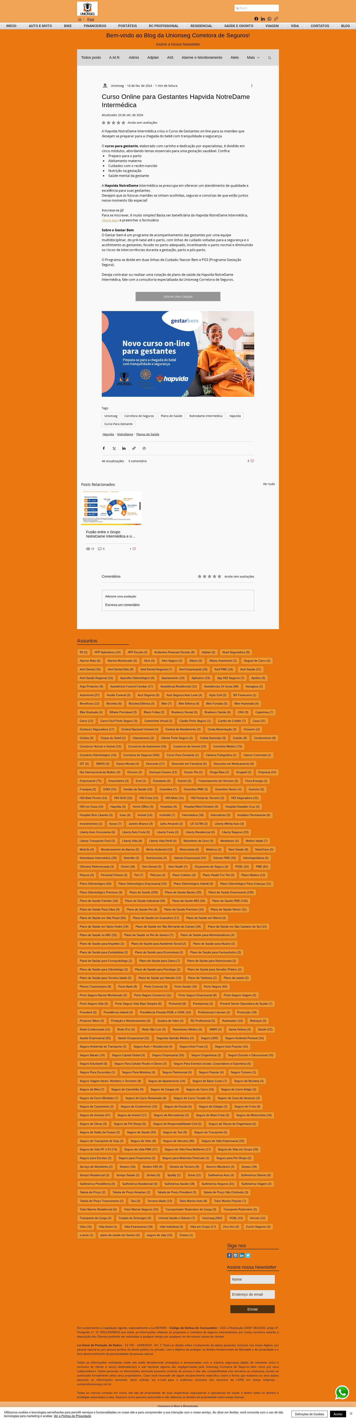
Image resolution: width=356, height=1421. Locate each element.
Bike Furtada (218, 703)
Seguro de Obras (94, 1123)
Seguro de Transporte (212, 1132)
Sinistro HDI (154, 1166)
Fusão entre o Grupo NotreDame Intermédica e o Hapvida (109, 534)
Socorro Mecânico (221, 1166)
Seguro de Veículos (180, 1141)
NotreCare (265, 849)
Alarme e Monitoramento (202, 57)
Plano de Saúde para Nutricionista (213, 960)
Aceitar (338, 1414)
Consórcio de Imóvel (191, 746)
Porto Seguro (217, 986)
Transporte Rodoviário (241, 1209)
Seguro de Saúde (143, 1132)
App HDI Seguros (232, 678)
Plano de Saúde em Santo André (105, 926)
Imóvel (146, 815)
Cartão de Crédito (233, 720)
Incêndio (168, 815)
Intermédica (194, 815)
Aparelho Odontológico (138, 678)
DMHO (104, 763)
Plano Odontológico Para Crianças (247, 883)
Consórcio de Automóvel (148, 746)
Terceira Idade (161, 1201)
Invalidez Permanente (255, 815)
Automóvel (91, 695)
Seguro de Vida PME (142, 1149)
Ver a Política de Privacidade (72, 1416)
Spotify (175, 1175)
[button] (40, 25)
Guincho (258, 789)
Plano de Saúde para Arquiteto (103, 943)
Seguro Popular (212, 1072)
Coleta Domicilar (214, 738)
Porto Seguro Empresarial (198, 995)
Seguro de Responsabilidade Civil (178, 1123)
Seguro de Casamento (98, 1106)
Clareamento (145, 738)
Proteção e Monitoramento (132, 1020)
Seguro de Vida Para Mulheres (189, 1149)
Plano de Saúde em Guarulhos (157, 918)
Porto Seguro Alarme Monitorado (105, 995)
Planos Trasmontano (97, 986)
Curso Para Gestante (118, 424)
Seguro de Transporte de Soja (103, 1141)
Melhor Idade (258, 840)
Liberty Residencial (202, 832)
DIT (86, 763)
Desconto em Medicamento (235, 763)
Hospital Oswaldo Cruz (243, 806)
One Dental (153, 866)
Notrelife (133, 858)
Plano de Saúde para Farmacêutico (217, 952)
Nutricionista (158, 858)
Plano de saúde (237, 977)
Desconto (156, 763)
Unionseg (110, 416)
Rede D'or (127, 1029)
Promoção (248, 1012)
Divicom (136, 772)
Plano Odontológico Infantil (195, 883)
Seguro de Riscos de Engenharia (233, 1123)
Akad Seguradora (237, 652)
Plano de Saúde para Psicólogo (159, 969)
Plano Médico (254, 875)
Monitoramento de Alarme (121, 849)
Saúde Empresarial (97, 1038)
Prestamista (204, 1003)
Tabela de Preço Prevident (178, 1192)
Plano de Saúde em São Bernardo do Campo (170, 926)
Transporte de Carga (97, 1218)
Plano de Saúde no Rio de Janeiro (150, 935)
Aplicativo (202, 678)
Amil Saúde (252, 669)
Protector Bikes (93, 1020)
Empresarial (92, 780)
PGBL (243, 866)
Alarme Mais (91, 660)
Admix (134, 57)
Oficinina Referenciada (98, 866)
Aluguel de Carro (258, 660)
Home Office (144, 806)
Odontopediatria (257, 858)
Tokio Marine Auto (194, 1201)
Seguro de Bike (93, 1089)
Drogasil (245, 772)
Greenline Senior (229, 789)
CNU (244, 712)
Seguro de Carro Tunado (193, 1098)
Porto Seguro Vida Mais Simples (139, 1003)
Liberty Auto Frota (137, 832)
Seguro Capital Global (130, 1055)
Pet (140, 875)
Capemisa (265, 712)
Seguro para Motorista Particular (187, 1158)
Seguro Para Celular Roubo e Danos (141, 1063)
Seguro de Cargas (166, 1089)
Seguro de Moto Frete (214, 1115)
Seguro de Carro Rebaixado (147, 1098)
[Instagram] (235, 1255)
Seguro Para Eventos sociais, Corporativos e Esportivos (214, 1063)
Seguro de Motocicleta (255, 1115)
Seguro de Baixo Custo (211, 1081)
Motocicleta (191, 849)
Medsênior (230, 840)
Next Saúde (239, 849)
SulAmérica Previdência (99, 1183)
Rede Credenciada (96, 1029)
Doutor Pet (194, 772)
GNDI (111, 789)
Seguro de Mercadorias (173, 1115)
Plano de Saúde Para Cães (101, 909)
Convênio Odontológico (99, 755)
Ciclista (88, 738)
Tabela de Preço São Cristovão (227, 1192)
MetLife (88, 849)
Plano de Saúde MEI (190, 900)
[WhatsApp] (269, 19)
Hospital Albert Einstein (202, 806)
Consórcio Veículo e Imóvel (102, 746)
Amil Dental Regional (158, 669)
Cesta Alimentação (223, 729)
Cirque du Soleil (114, 738)
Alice (150, 660)
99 (85, 652)
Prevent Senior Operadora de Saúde (247, 1003)
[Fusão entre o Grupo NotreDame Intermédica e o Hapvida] (111, 508)
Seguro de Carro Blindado (100, 1098)
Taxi (137, 1201)
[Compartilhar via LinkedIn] (124, 448)
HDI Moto (175, 798)
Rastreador (234, 1020)
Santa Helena (241, 1029)
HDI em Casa (93, 806)
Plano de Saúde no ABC (100, 935)
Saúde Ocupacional (135, 1038)
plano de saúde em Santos (121, 1235)
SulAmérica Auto (222, 1175)
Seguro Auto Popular (233, 1046)
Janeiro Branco (142, 823)
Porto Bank (129, 986)
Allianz (197, 660)
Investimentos (92, 823)
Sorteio (154, 1175)
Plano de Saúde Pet (143, 909)
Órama (187, 1235)
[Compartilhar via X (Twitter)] (114, 448)
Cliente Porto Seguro (178, 738)
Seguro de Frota (248, 1106)
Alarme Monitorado (124, 660)
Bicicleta (115, 703)
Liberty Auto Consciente (99, 832)
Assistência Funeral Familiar (133, 686)
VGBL (237, 1218)
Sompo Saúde (129, 1175)
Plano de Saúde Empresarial (232, 892)
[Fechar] (351, 1414)
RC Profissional (204, 1020)
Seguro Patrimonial (178, 1072)
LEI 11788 (200, 823)
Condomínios (266, 738)
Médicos (215, 849)
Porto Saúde (187, 986)
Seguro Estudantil (95, 1063)
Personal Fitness (115, 875)
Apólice (259, 678)
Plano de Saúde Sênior (230, 909)
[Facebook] (256, 19)
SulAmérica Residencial (141, 1183)
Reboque (259, 1020)
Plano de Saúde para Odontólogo (105, 969)
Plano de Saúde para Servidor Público (215, 969)
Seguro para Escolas (97, 1158)
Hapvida (235, 416)
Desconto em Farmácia (190, 763)
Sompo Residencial (96, 1175)
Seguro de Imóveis (96, 1115)
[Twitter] (248, 1255)
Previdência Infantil (120, 1012)
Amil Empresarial (194, 669)
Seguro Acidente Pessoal (246, 1038)
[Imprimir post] (144, 448)
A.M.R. (115, 57)
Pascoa (88, 875)
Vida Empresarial (139, 1226)
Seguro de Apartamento (168, 1081)
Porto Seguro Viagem (241, 995)
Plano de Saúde (171, 416)
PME (263, 866)
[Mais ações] (251, 85)
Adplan (153, 57)
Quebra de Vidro (171, 1020)
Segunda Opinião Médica (176, 1038)
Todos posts (91, 57)
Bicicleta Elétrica (143, 703)
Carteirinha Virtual (159, 720)
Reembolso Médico (189, 1029)
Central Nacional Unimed (141, 729)
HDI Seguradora (246, 798)
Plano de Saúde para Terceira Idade (107, 977)
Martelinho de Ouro (200, 840)
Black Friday (155, 712)
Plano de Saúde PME (231, 900)
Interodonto (222, 815)
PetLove (159, 875)
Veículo (259, 1218)
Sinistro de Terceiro (186, 1166)
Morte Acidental (160, 849)
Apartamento (174, 678)
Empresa (268, 772)
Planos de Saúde (147, 434)
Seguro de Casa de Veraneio (240, 1098)
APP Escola (139, 652)
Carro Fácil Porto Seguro (120, 720)
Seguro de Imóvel (133, 1115)
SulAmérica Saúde (180, 1183)
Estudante (163, 780)
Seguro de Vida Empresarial (224, 1141)
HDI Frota (150, 798)
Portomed (179, 1003)
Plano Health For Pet (220, 875)
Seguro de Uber (145, 1141)
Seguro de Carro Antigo (240, 1089)
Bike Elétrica (190, 703)
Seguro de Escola (179, 1106)
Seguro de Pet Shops (131, 1123)
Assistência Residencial (180, 686)
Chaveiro (253, 729)
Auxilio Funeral (120, 695)
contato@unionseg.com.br (94, 1384)
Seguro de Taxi (176, 1132)
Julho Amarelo (173, 823)
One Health (179, 866)
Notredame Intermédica (205, 416)
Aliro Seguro (173, 660)
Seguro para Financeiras (138, 1158)
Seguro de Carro (201, 1089)
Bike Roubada (92, 712)
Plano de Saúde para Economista (160, 952)
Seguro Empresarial (169, 1055)
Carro (88, 720)
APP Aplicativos (109, 652)
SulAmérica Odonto (257, 1175)
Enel (142, 780)
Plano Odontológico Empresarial (143, 883)
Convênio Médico (229, 746)
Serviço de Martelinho (97, 1166)
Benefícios (91, 703)
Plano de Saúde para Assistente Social (160, 943)
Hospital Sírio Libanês (97, 815)
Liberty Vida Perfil (164, 840)
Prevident (89, 1012)
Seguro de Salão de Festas (101, 1132)
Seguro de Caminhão (128, 1089)
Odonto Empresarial (191, 858)
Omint (129, 866)
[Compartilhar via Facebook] (104, 448)
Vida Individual (173, 1226)
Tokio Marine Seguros (142, 1209)
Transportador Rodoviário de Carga (192, 1209)
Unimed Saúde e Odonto (178, 1218)
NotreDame (125, 434)
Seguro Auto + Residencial (154, 1046)
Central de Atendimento (184, 729)
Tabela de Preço (94, 1192)
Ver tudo (269, 484)
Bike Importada (247, 703)
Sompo (250, 1166)
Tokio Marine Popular (231, 1201)
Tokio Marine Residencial (99, 1209)
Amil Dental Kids (122, 669)
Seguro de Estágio (214, 1106)
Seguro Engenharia (207, 1055)
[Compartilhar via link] (134, 448)
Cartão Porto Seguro (196, 720)
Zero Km (232, 1226)
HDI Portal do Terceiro (209, 798)
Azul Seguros (150, 695)
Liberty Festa (169, 832)
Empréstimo (120, 780)
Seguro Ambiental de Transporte (104, 1046)
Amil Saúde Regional (98, 678)
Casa (260, 720)
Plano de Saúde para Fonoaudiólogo (107, 960)
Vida (87, 1226)
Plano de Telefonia (203, 977)
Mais (251, 57)
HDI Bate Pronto (95, 798)
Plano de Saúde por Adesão (161, 977)
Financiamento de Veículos (219, 780)
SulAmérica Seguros (219, 1183)
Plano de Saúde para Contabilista (105, 952)
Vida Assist (109, 1226)
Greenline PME (197, 789)
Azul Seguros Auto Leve (185, 695)
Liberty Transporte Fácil (99, 840)
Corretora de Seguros (139, 416)
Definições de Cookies (309, 1414)
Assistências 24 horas (222, 686)
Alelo (235, 57)
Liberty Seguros (236, 832)
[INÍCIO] (79, 19)
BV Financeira (246, 695)
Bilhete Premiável (124, 712)
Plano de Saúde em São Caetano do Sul (238, 926)
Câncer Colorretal (259, 755)
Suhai (196, 1175)
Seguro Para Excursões (99, 1072)
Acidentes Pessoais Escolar (175, 652)
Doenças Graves (164, 772)
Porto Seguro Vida (95, 1003)
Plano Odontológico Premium (102, 892)
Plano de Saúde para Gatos (161, 960)
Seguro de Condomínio (140, 1106)
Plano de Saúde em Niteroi (207, 918)
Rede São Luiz (155, 1029)
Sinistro (129, 1166)
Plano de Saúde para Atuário (215, 943)
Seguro (211, 1038)
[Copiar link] (276, 19)
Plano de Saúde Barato (184, 892)
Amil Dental (91, 669)
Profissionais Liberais (215, 1012)
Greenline (169, 789)
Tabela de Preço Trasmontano (103, 1201)
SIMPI (216, 1029)
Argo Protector (93, 686)
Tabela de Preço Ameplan (132, 1192)
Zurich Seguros (259, 1226)
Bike (168, 703)
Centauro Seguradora (98, 729)
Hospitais (170, 806)
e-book (88, 1235)
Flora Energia (257, 780)
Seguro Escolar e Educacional (252, 1055)
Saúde (266, 1029)
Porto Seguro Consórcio (154, 995)
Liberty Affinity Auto (231, 823)
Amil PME (225, 669)
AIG (170, 57)
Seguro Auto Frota (195, 1046)
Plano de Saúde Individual (146, 900)
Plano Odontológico (97, 883)
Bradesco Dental (185, 712)
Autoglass (256, 686)
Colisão (241, 738)
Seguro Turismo (245, 1072)
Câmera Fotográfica (222, 755)
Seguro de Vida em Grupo (239, 1149)
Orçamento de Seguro (213, 866)
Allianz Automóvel (224, 660)
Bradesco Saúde (219, 712)
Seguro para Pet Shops (235, 1158)
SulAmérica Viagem (257, 1183)
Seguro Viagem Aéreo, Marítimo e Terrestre (112, 1081)
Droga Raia (221, 772)
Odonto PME (226, 858)
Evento (186, 780)
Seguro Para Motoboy (140, 1072)
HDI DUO (124, 798)
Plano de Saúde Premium (185, 909)
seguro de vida (161, 1235)
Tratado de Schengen (136, 1218)
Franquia (89, 789)
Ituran (116, 823)
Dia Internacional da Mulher (101, 772)
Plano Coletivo (185, 875)
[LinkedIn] (263, 19)
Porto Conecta (157, 986)
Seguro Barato (94, 1055)
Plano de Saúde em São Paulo (104, 918)
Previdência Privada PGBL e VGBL (167, 1012)
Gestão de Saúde (139, 789)
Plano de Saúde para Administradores (208, 935)
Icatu (126, 815)
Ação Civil (219, 695)
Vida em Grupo (204, 1226)
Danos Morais (129, 763)
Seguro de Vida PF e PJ (100, 1149)
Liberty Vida (133, 840)
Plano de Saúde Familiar (100, 900)
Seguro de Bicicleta (250, 1081)
